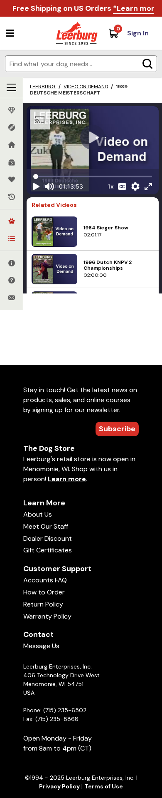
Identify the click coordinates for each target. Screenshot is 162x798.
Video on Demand (86, 86)
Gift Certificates (47, 550)
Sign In (138, 33)
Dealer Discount (47, 538)
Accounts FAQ (45, 580)
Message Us (41, 645)
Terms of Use (103, 786)
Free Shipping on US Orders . (86, 8)
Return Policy (43, 604)
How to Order (44, 592)
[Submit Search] (147, 63)
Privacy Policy (59, 786)
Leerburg (43, 86)
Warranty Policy (47, 616)
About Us (37, 514)
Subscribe (117, 429)
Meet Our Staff (45, 526)
